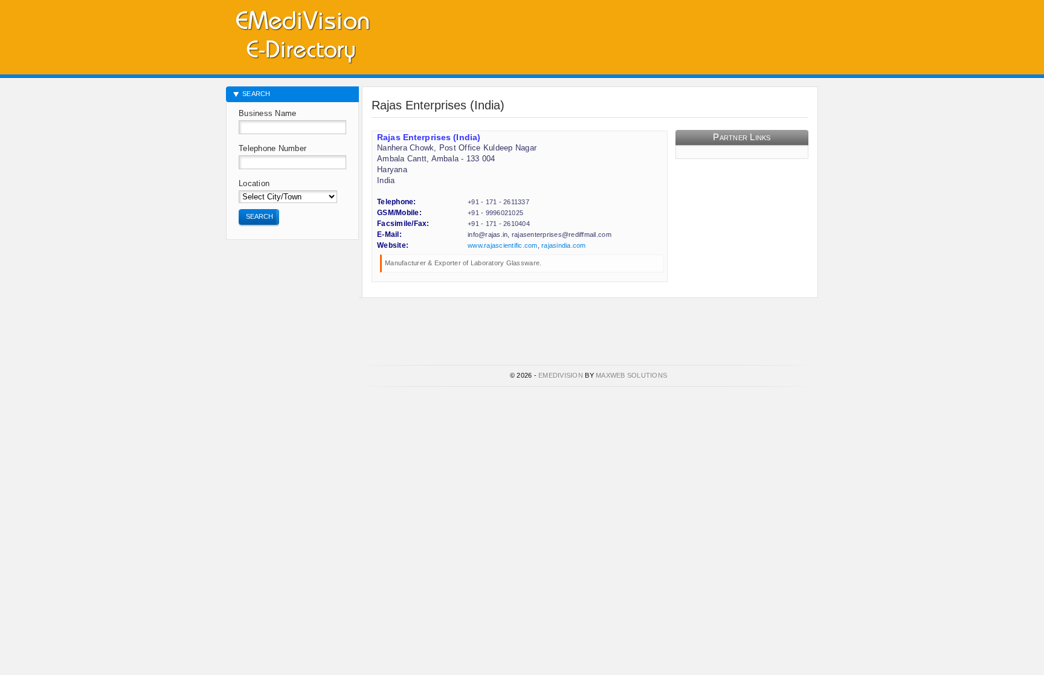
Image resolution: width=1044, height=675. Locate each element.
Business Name (267, 113)
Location (254, 183)
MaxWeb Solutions (631, 375)
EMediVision (560, 375)
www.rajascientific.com (503, 245)
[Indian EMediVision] (302, 34)
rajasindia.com (563, 245)
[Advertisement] (676, 33)
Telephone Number (272, 148)
